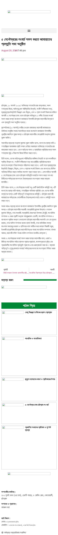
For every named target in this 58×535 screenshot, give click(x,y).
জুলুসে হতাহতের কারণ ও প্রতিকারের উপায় (40, 379)
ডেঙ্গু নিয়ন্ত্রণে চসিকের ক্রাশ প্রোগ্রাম (38, 312)
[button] (29, 30)
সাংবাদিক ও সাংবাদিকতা (33, 338)
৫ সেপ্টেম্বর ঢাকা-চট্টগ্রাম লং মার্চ (37, 405)
